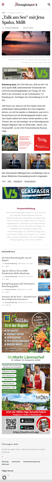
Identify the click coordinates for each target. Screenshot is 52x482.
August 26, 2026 (26, 263)
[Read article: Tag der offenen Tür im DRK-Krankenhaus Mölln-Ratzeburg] (44, 273)
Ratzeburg (18, 181)
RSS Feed (5, 464)
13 (8, 292)
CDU (9, 181)
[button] (4, 477)
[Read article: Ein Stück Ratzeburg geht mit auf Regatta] (44, 261)
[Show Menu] (3, 4)
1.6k (9, 305)
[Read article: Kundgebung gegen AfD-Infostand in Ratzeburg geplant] (44, 286)
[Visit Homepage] (26, 4)
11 (8, 266)
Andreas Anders (11, 289)
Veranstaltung (30, 181)
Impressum (16, 461)
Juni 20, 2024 (28, 28)
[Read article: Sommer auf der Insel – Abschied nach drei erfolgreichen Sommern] (44, 299)
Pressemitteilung (11, 28)
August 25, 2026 (26, 302)
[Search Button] (49, 4)
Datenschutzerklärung (31, 461)
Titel (3, 13)
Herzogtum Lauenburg (15, 13)
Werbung (5, 461)
